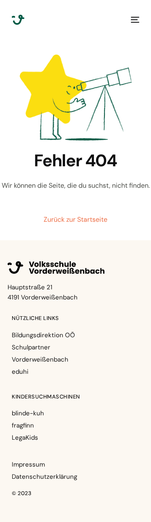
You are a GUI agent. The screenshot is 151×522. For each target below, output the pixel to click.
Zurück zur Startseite (75, 219)
